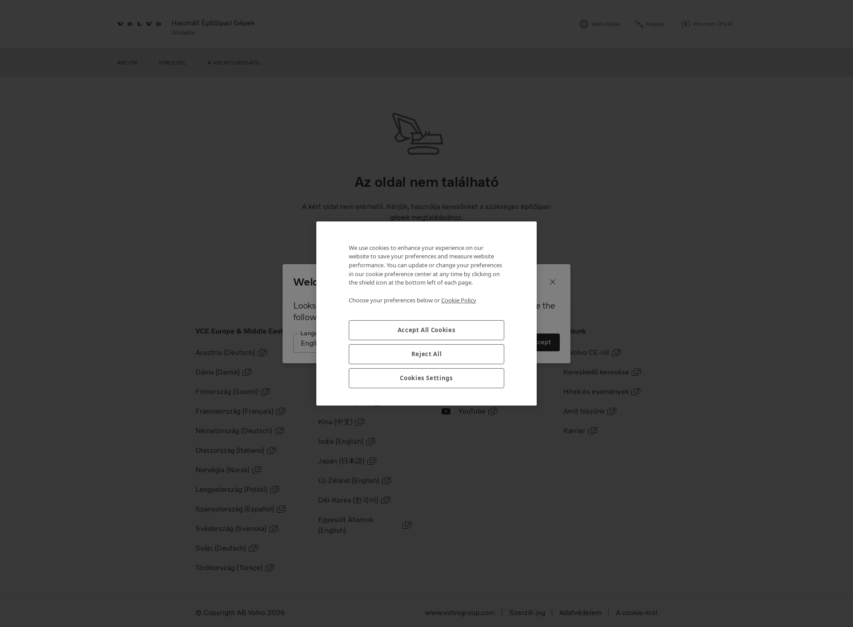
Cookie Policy (458, 300)
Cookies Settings (426, 378)
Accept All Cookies (427, 330)
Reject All (426, 354)
